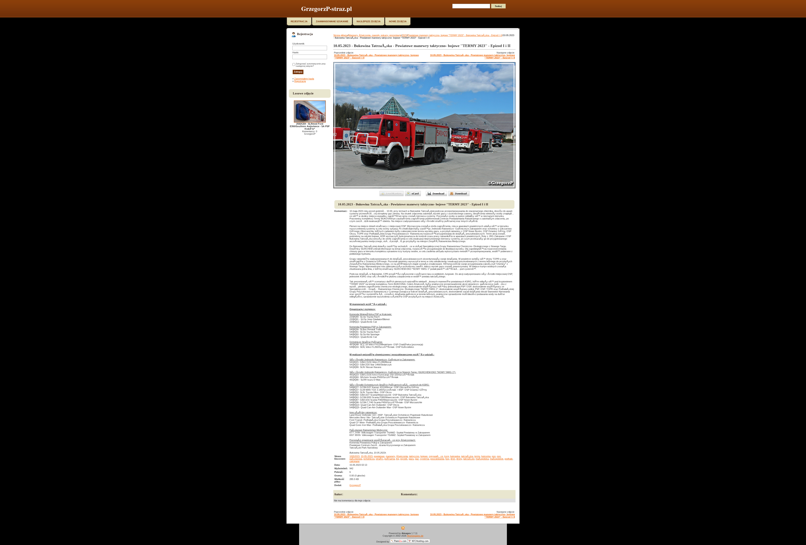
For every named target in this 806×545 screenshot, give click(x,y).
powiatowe (379, 456)
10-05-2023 (367, 456)
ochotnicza (368, 459)
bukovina (486, 456)
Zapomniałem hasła (304, 78)
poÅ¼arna (389, 459)
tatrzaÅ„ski (468, 459)
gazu (411, 459)
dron (452, 459)
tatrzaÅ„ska (467, 456)
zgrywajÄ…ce (436, 456)
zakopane (354, 461)
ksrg (446, 456)
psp (494, 456)
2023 (404, 35)
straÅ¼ (379, 459)
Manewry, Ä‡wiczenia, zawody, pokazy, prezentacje (374, 35)
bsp (447, 459)
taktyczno (414, 456)
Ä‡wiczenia (402, 456)
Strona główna (340, 35)
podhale (509, 459)
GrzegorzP (355, 485)
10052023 (354, 456)
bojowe (424, 456)
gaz (417, 459)
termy (477, 456)
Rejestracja (300, 81)
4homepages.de (415, 536)
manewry (390, 456)
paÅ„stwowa (355, 459)
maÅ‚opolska (482, 459)
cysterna (424, 459)
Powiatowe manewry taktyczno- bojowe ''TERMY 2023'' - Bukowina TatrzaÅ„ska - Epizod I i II (455, 35)
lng (397, 459)
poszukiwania (437, 459)
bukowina (455, 456)
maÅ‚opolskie (496, 459)
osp (499, 456)
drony (459, 459)
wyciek (403, 459)
